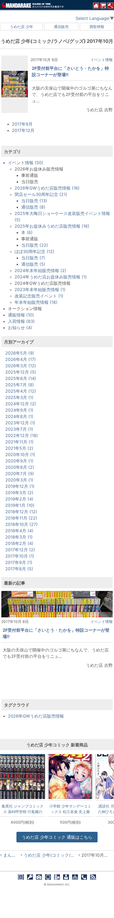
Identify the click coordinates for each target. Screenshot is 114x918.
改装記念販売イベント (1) (39, 296)
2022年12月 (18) (21, 435)
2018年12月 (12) (21, 511)
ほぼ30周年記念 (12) (34, 251)
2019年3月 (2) (19, 492)
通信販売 (61, 26)
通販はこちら (57, 837)
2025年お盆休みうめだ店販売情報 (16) (52, 226)
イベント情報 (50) (25, 162)
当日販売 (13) (34, 200)
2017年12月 (23, 130)
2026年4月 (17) (20, 359)
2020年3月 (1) (19, 480)
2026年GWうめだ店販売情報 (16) (47, 188)
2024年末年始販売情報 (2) (40, 270)
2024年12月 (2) (20, 403)
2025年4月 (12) (20, 391)
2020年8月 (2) (19, 467)
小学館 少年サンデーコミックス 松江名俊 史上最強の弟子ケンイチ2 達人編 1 (70, 809)
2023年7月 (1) (19, 429)
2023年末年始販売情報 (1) (40, 289)
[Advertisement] (57, 688)
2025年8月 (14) (20, 378)
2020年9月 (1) (19, 460)
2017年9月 (22, 124)
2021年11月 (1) (19, 441)
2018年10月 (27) (21, 524)
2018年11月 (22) (21, 518)
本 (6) (27, 232)
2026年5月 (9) (19, 353)
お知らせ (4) (20, 327)
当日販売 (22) (34, 245)
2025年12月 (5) (20, 372)
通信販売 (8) (33, 207)
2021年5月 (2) (19, 448)
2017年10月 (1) (19, 556)
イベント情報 (101, 59)
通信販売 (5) (33, 264)
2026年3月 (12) (20, 365)
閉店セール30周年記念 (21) (41, 194)
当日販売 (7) (33, 257)
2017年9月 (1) (18, 562)
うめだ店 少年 (21, 26)
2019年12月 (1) (19, 486)
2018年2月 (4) (19, 543)
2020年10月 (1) (20, 454)
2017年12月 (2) (20, 549)
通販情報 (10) (21, 315)
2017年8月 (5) (19, 568)
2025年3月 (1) (19, 397)
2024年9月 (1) (19, 410)
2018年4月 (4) (19, 530)
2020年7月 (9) (19, 473)
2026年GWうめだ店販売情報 (36, 716)
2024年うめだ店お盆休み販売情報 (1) (51, 276)
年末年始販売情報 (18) (36, 302)
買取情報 (96, 26)
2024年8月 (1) (19, 416)
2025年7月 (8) (19, 384)
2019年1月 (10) (19, 505)
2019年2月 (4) (19, 499)
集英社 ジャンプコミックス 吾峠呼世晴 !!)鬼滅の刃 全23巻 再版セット (22, 809)
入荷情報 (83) (21, 321)
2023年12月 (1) (20, 422)
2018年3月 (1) (19, 537)
